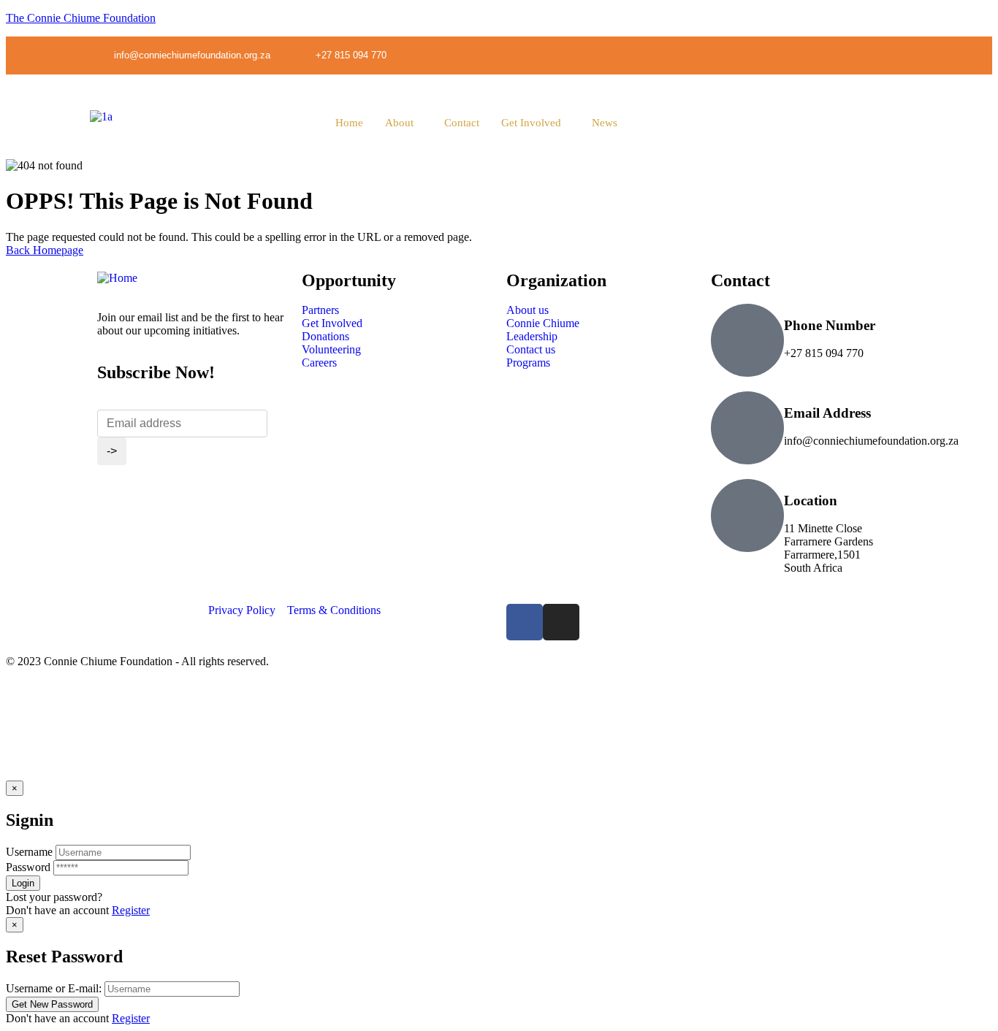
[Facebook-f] (867, 55)
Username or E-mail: (54, 988)
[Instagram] (897, 55)
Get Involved (531, 123)
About (399, 123)
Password (28, 867)
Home (349, 123)
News (604, 123)
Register (131, 910)
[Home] (117, 278)
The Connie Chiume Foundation (81, 18)
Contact (461, 123)
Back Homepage (44, 250)
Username (29, 852)
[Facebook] (524, 622)
